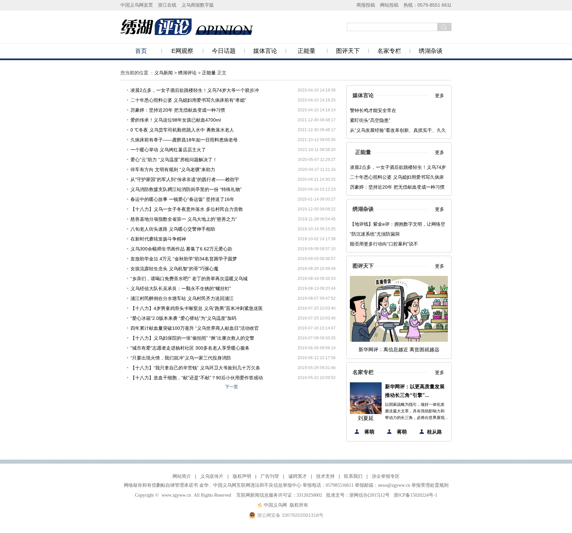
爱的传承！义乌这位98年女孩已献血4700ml (175, 120)
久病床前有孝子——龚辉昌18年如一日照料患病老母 (184, 139)
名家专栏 (389, 51)
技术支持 (325, 476)
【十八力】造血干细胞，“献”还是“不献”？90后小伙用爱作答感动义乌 (196, 379)
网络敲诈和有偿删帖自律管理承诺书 (161, 485)
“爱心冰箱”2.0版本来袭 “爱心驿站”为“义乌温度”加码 (183, 318)
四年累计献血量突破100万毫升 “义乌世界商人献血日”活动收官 (194, 328)
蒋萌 (369, 432)
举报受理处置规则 (430, 485)
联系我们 (353, 476)
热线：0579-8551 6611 (428, 5)
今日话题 (224, 51)
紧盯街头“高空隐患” (370, 120)
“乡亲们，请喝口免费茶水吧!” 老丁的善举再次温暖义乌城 (189, 278)
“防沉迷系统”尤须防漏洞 (375, 234)
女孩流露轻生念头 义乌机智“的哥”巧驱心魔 (174, 268)
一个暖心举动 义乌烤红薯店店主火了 (168, 149)
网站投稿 (389, 5)
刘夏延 (366, 418)
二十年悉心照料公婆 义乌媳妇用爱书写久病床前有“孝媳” (188, 100)
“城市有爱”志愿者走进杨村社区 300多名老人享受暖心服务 (190, 348)
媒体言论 (265, 51)
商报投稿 (366, 5)
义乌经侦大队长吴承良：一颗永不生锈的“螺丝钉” (180, 288)
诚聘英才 (297, 476)
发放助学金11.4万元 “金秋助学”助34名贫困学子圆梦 (183, 258)
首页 (141, 51)
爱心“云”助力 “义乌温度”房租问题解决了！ (173, 159)
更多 (439, 95)
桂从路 (434, 432)
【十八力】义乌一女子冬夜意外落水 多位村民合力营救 (186, 209)
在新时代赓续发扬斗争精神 (158, 239)
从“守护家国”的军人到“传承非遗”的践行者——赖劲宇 (184, 179)
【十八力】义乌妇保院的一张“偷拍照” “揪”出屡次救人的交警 (192, 338)
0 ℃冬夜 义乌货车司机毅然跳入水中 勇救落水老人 (182, 130)
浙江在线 (167, 5)
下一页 (231, 386)
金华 (204, 485)
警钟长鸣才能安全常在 (373, 110)
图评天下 (348, 51)
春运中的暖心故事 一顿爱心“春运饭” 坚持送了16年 (182, 199)
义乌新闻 (163, 72)
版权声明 (242, 476)
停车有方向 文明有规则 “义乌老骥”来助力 (172, 169)
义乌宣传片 (211, 476)
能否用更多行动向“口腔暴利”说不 (384, 244)
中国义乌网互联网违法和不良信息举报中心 (257, 485)
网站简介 (181, 476)
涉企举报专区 (386, 476)
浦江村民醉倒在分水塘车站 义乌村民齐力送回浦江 (182, 298)
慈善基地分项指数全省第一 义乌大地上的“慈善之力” (183, 219)
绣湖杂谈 (431, 51)
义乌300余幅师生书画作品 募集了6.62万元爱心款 (181, 248)
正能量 (306, 51)
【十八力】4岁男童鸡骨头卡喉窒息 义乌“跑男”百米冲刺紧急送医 (196, 308)
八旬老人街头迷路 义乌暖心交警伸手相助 (172, 229)
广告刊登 (270, 476)
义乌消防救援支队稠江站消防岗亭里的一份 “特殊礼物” (186, 189)
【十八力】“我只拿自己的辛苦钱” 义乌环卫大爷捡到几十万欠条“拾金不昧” (195, 369)
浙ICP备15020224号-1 (415, 495)
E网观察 (182, 51)
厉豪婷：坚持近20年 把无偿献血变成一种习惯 (177, 110)
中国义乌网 (275, 505)
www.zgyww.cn (176, 495)
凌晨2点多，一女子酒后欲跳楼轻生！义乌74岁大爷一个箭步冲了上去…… (194, 91)
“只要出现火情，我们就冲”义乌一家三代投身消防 (180, 358)
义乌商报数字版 (197, 5)
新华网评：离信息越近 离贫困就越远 (398, 349)
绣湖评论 (187, 72)
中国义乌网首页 (136, 5)
